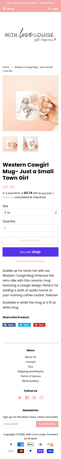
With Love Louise (36, 434)
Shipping (8, 197)
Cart (55, 8)
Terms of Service (30, 376)
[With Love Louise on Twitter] (20, 398)
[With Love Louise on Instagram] (41, 398)
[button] (30, 193)
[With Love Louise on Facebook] (27, 398)
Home (6, 67)
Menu (10, 8)
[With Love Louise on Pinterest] (34, 398)
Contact (30, 362)
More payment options (30, 261)
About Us (30, 357)
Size (5, 206)
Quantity (9, 221)
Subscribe (47, 424)
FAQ (30, 366)
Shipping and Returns (31, 371)
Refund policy (30, 381)
